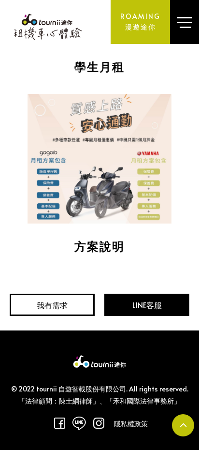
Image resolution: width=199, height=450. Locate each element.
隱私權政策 (131, 423)
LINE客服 (147, 305)
